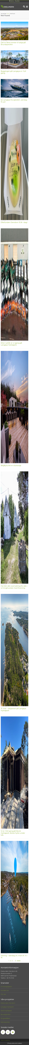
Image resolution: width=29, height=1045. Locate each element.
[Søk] (24, 6)
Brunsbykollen (6, 1014)
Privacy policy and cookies (14, 1043)
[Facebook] (3, 1032)
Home (8, 13)
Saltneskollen (5, 1022)
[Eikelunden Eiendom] (7, 6)
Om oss (3, 994)
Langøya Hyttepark (7, 1007)
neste (18, 960)
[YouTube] (12, 1032)
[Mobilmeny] (27, 6)
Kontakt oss (11, 1)
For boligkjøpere (6, 986)
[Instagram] (8, 1032)
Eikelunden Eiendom (8, 1003)
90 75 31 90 (18, 1)
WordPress (5, 1040)
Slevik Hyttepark (6, 1011)
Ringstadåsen (5, 1018)
